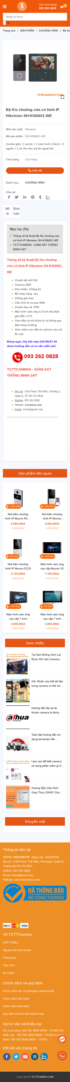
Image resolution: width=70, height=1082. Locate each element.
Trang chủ (9, 30)
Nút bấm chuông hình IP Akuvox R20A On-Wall (18, 517)
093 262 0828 (47, 8)
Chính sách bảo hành (16, 998)
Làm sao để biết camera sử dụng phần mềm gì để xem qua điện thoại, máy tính (47, 764)
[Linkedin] (24, 197)
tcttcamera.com (33, 404)
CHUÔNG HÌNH (48, 30)
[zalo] (44, 1056)
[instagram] (34, 1056)
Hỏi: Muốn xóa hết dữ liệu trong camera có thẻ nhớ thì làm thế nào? (47, 684)
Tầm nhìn (9, 965)
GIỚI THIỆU (10, 942)
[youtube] (25, 1057)
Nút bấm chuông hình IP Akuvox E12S (18, 566)
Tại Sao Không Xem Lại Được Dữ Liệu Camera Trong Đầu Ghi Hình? (46, 657)
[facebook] (6, 1057)
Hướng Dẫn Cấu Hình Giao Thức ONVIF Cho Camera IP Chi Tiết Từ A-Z (47, 790)
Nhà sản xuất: (15, 129)
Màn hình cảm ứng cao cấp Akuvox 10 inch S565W (52, 567)
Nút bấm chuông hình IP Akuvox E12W (52, 517)
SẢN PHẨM (27, 30)
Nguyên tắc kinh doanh (17, 950)
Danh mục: (13, 182)
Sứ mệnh (8, 972)
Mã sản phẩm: (15, 136)
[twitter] (16, 1057)
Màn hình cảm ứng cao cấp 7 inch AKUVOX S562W (18, 617)
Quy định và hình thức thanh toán (23, 1013)
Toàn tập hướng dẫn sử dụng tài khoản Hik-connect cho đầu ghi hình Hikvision (47, 737)
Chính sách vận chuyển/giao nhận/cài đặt (28, 990)
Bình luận (16, 211)
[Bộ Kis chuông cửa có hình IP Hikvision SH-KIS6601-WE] (22, 6)
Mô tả (7, 211)
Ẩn (26, 229)
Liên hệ (36, 170)
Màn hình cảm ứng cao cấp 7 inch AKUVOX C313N (52, 617)
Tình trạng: (13, 159)
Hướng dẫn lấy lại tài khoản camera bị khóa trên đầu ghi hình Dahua (46, 710)
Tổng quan (9, 957)
